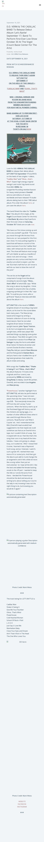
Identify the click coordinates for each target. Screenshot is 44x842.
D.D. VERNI (14, 54)
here (30, 203)
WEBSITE (22, 801)
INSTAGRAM (22, 807)
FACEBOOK (22, 804)
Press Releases (23, 54)
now (32, 224)
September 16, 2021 (13, 23)
